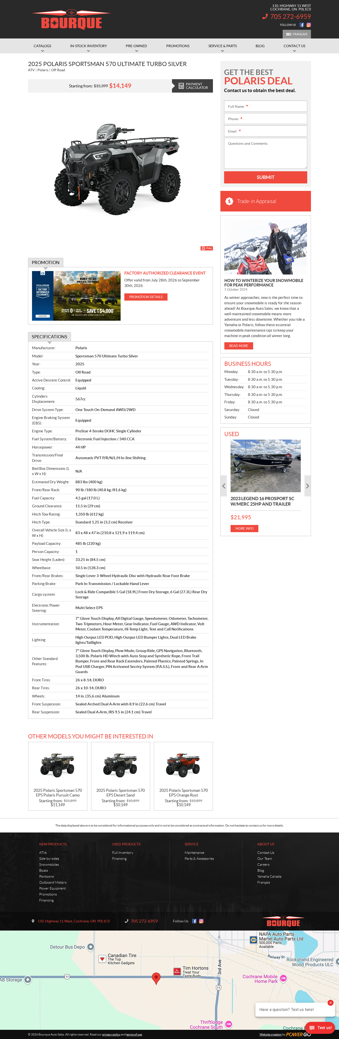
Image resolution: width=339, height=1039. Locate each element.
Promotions (48, 894)
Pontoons (46, 876)
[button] (224, 485)
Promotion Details (146, 297)
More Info (244, 528)
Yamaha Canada (269, 876)
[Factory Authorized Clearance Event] (76, 296)
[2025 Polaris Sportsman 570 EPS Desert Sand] (120, 765)
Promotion (46, 262)
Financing (46, 900)
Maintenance (194, 853)
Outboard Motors (53, 882)
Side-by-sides (49, 859)
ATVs (43, 853)
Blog (260, 870)
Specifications (49, 336)
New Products (53, 844)
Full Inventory (122, 853)
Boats (43, 870)
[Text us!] (320, 1029)
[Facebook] (302, 25)
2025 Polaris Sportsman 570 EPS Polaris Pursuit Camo (58, 792)
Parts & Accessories (199, 859)
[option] (266, 486)
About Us (265, 844)
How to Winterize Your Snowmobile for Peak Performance (263, 282)
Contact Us (265, 853)
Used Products (126, 844)
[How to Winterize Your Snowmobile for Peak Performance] (265, 247)
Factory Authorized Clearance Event (165, 273)
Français (300, 34)
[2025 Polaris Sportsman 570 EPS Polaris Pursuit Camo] (57, 765)
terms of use (134, 1034)
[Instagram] (308, 25)
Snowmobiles (49, 864)
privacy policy (111, 1034)
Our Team (264, 859)
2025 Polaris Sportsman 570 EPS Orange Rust (183, 792)
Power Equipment (52, 888)
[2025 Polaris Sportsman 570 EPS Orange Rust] (183, 765)
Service (192, 844)
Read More (238, 346)
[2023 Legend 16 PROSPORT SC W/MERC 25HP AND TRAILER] (266, 466)
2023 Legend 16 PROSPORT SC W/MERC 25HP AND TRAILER (262, 501)
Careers (263, 864)
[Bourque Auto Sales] (71, 19)
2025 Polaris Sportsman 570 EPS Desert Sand (120, 792)
